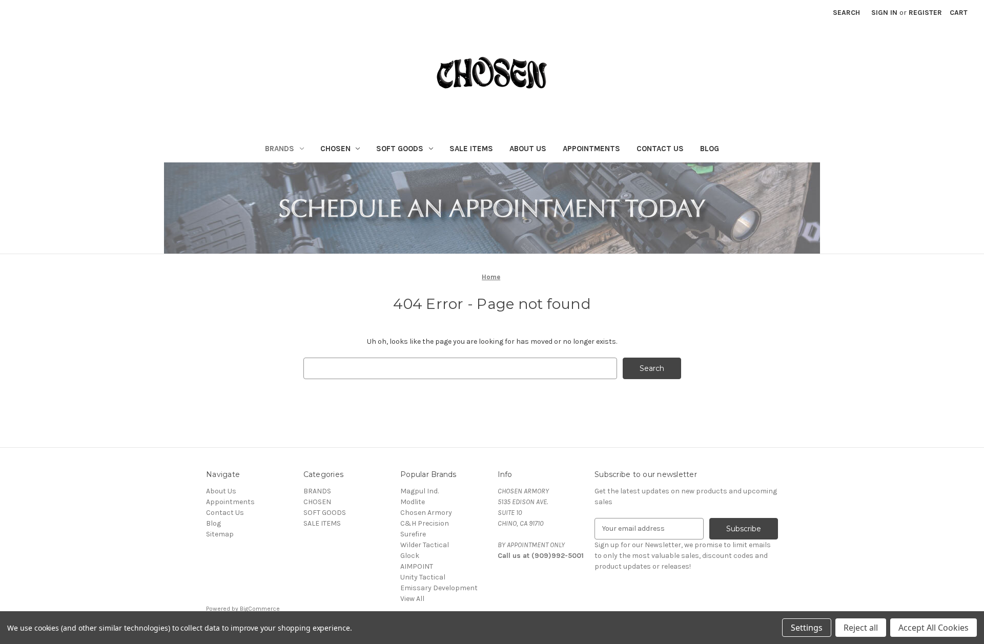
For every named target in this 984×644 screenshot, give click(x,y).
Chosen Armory (426, 512)
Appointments (591, 148)
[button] (492, 208)
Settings (807, 627)
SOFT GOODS (399, 148)
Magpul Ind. (419, 491)
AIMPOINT (416, 566)
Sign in (884, 12)
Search (846, 12)
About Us (527, 148)
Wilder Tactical (424, 545)
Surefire (413, 534)
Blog (709, 148)
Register (925, 12)
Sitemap (220, 534)
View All (412, 598)
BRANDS (279, 148)
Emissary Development (439, 588)
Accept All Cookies (933, 627)
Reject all (861, 627)
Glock (409, 555)
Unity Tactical (422, 577)
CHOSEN (335, 148)
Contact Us (660, 148)
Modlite (412, 501)
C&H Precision (424, 523)
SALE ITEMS (471, 148)
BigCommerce (260, 608)
